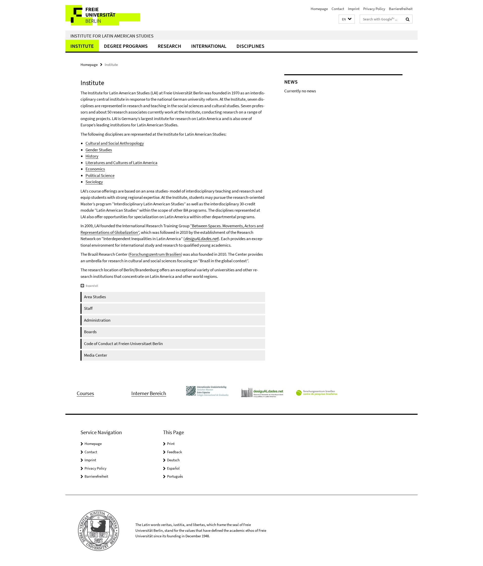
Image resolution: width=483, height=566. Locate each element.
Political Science (100, 175)
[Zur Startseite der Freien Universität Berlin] (107, 15)
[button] (347, 19)
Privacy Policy (374, 8)
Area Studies (95, 296)
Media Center (95, 355)
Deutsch (173, 460)
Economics (95, 169)
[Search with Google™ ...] (407, 19)
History (92, 156)
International (208, 46)
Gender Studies (99, 150)
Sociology (94, 181)
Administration (97, 320)
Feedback (174, 451)
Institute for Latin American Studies (111, 36)
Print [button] (171, 443)
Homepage (319, 8)
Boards (90, 331)
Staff (88, 308)
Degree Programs (126, 46)
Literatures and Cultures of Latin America (121, 162)
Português (175, 476)
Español (173, 468)
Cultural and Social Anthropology (115, 143)
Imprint (353, 8)
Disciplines (250, 46)
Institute (82, 46)
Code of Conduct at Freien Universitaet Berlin (123, 343)
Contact (338, 8)
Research (169, 46)
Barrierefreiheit (401, 8)
